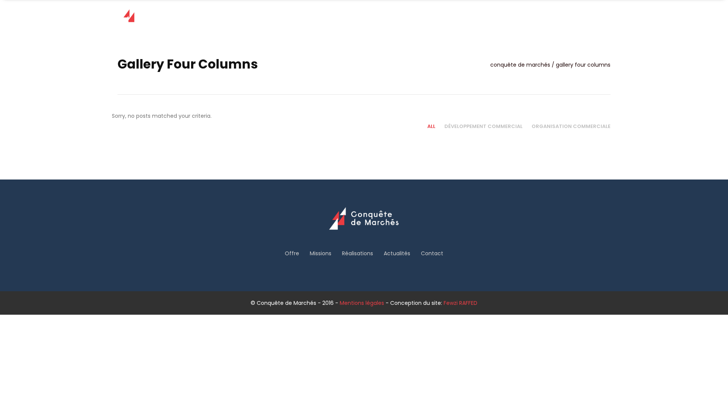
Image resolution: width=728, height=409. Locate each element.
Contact (432, 253)
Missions (320, 253)
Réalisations (357, 253)
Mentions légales (362, 303)
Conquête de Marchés (520, 64)
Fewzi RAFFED (460, 303)
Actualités (397, 253)
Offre (292, 253)
